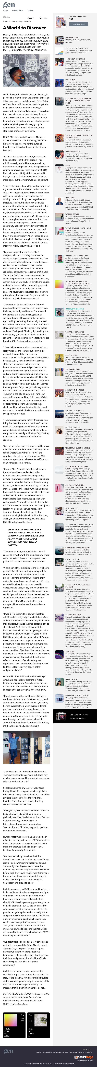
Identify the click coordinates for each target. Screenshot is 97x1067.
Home (5, 10)
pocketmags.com (84, 1060)
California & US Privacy (60, 1052)
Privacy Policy (47, 1052)
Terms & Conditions (75, 1052)
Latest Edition (17, 10)
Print (32, 18)
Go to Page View (79, 24)
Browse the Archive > (78, 718)
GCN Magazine (87, 1050)
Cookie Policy (87, 1052)
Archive (31, 10)
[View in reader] (59, 27)
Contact (39, 1052)
